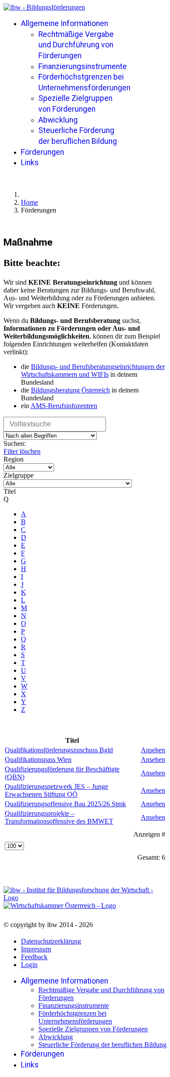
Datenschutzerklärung (51, 941)
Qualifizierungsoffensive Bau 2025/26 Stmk (65, 804)
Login (29, 964)
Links (30, 162)
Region (13, 459)
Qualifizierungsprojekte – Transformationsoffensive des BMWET (59, 817)
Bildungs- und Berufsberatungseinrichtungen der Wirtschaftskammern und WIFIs (93, 370)
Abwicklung (58, 120)
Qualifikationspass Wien (38, 759)
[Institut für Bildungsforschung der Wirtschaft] (78, 894)
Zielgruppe (18, 475)
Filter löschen (22, 451)
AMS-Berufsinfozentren (64, 405)
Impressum (36, 949)
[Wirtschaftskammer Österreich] (59, 906)
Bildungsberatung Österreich (70, 390)
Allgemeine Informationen (64, 23)
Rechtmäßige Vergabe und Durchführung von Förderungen (76, 45)
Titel (9, 491)
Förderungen (42, 152)
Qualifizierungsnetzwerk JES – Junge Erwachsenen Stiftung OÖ (56, 790)
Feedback (34, 957)
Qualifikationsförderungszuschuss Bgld (59, 750)
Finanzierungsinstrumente (82, 66)
